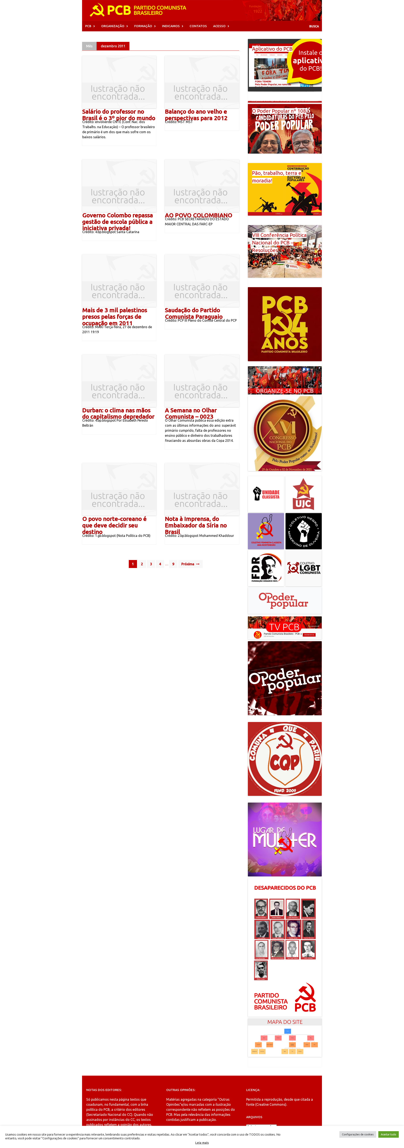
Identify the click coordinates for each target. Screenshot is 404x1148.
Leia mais (202, 1142)
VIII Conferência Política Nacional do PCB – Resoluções (279, 242)
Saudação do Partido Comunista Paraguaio (194, 313)
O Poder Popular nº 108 (279, 111)
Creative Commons (270, 1104)
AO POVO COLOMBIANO (198, 215)
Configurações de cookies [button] (358, 1134)
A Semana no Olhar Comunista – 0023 (191, 413)
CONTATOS (198, 26)
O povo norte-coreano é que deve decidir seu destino (114, 525)
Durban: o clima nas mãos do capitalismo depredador (118, 413)
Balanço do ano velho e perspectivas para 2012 (196, 114)
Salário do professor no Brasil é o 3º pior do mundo (118, 114)
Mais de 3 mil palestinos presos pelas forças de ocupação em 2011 (114, 316)
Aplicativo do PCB (272, 49)
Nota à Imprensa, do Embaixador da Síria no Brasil (196, 525)
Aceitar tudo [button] (388, 1134)
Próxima (188, 564)
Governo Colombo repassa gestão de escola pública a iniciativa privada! (117, 221)
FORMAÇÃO (143, 26)
